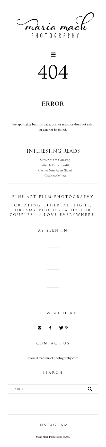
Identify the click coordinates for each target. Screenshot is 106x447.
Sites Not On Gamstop (55, 159)
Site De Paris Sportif (55, 165)
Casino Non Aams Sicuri (55, 170)
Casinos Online (55, 175)
